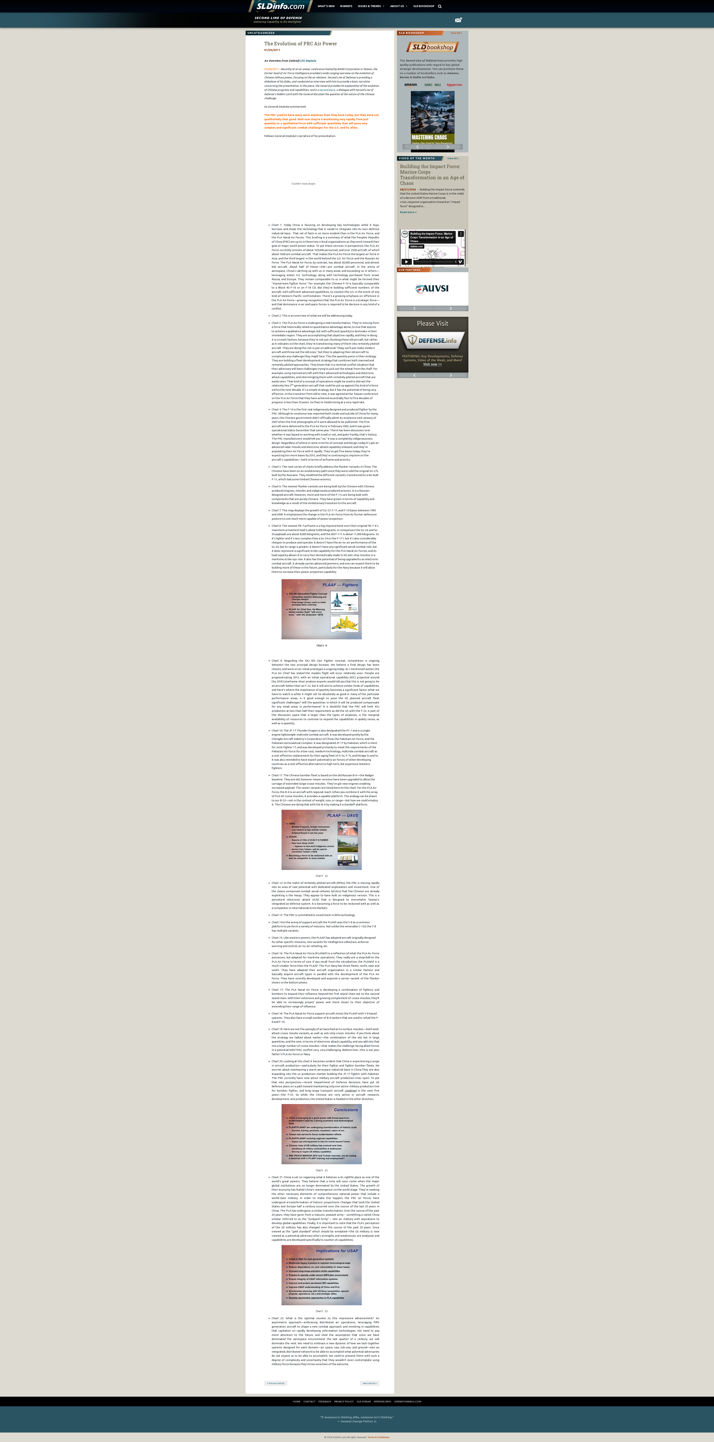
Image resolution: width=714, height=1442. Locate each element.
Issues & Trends (369, 6)
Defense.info (382, 1401)
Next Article (369, 1383)
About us (397, 6)
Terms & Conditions (378, 1437)
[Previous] (417, 147)
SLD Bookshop (423, 6)
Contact (309, 1401)
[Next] (448, 147)
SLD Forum (364, 1401)
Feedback (325, 1401)
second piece (327, 89)
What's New (326, 6)
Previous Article (276, 1383)
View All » (456, 33)
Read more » (408, 212)
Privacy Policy (344, 1401)
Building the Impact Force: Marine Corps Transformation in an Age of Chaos (432, 174)
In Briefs (346, 6)
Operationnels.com (407, 1401)
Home (296, 1401)
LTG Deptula (308, 60)
